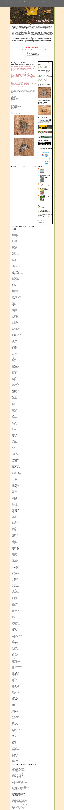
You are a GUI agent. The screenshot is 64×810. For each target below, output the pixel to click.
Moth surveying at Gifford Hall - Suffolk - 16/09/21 (22, 65)
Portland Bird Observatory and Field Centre (45, 176)
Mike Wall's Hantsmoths (44, 213)
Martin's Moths (42, 195)
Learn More (30, 5)
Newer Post (13, 166)
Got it (35, 5)
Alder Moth (14, 228)
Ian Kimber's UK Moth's (44, 210)
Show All (51, 203)
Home (24, 166)
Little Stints (46, 169)
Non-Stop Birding (43, 188)
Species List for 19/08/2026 (44, 186)
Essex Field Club (42, 207)
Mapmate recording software (45, 211)
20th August (46, 177)
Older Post (34, 166)
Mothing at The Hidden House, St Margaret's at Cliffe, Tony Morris (46, 184)
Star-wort (46, 189)
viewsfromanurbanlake (44, 218)
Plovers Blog (42, 168)
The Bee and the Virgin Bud (47, 197)
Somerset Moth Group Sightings (45, 216)
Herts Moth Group (43, 209)
